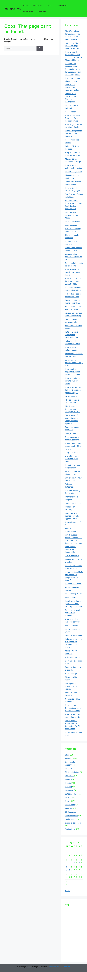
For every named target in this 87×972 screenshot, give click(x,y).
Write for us (62, 5)
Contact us (42, 12)
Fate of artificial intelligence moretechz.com (72, 334)
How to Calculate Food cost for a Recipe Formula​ (72, 118)
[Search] (39, 48)
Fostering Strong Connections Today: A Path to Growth (73, 708)
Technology (70, 829)
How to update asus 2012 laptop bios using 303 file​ (73, 281)
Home (25, 5)
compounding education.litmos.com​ (73, 257)
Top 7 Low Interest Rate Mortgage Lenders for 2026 (73, 45)
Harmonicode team (73, 584)
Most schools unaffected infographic (70, 549)
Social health (70, 819)
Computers (69, 768)
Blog (49, 5)
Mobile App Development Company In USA (72, 409)
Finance (68, 779)
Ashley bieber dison (73, 657)
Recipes (68, 808)
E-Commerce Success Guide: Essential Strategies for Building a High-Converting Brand (73, 69)
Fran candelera (71, 625)
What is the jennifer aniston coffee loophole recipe (73, 133)
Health (68, 783)
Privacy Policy (28, 12)
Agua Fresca (70, 112)
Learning (69, 797)
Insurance (69, 790)
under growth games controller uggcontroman (72, 516)
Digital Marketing (72, 772)
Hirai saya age (71, 673)
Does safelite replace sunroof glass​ (71, 215)
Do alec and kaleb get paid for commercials (73, 613)
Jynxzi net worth (72, 556)
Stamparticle (12, 8)
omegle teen (70, 433)
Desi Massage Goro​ (73, 172)
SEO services (70, 812)
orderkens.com (71, 225)
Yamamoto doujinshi (73, 503)
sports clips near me (73, 823)
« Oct (67, 891)
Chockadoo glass (72, 221)
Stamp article (53, 967)
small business (71, 816)
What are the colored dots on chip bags (74, 363)
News (67, 801)
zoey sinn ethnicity (73, 452)
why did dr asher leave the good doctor (72, 459)
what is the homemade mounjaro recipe (72, 87)
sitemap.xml (65, 967)
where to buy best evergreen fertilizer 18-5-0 (73, 446)
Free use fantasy (72, 597)
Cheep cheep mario (73, 594)
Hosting (68, 787)
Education (69, 776)
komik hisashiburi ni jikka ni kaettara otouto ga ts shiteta (73, 604)
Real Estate (70, 805)
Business (69, 758)
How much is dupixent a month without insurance (72, 372)
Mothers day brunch (73, 635)
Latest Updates (37, 5)
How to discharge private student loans (72, 381)
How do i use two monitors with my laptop (72, 272)
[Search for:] (20, 48)
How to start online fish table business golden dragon (73, 390)
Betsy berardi (71, 396)
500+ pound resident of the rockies (71, 686)
